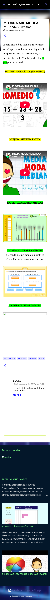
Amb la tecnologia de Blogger (27, 590)
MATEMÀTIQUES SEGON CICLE (23, 4)
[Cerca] (46, 4)
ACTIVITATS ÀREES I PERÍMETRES (17, 527)
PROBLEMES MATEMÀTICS (14, 479)
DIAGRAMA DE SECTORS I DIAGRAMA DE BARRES (24, 574)
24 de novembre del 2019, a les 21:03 (29, 384)
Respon (17, 395)
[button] (5, 36)
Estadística (9, 359)
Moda (41, 359)
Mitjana (32, 359)
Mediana (22, 359)
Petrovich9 (36, 596)
